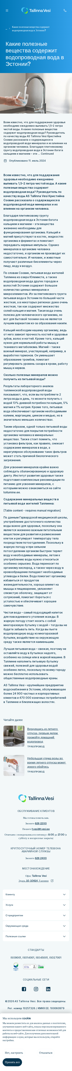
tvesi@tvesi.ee (41, 829)
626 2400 (41, 858)
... (6, 28)
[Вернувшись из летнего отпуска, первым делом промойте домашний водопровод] (13, 736)
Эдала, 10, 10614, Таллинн (34, 880)
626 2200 (41, 823)
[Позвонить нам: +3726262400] (65, 10)
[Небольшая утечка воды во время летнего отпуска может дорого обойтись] (13, 765)
